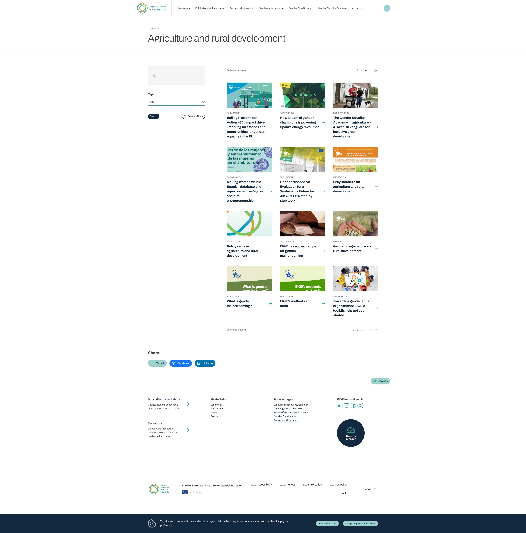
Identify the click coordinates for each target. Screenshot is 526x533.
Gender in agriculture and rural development (352, 249)
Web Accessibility (261, 484)
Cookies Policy (338, 484)
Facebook (353, 405)
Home (154, 28)
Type (151, 94)
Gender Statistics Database (332, 8)
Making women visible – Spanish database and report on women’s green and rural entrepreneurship (246, 191)
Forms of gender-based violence (291, 412)
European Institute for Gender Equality (151, 8)
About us (357, 8)
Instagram (360, 405)
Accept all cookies (327, 523)
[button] (157, 363)
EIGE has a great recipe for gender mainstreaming (298, 251)
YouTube (346, 405)
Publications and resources (209, 8)
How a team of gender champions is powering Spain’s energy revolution (299, 122)
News (214, 412)
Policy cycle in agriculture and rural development (242, 251)
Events (214, 416)
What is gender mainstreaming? (239, 303)
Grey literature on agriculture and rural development (348, 186)
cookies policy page (203, 521)
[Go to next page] (370, 70)
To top (367, 489)
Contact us (155, 423)
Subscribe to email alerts (164, 399)
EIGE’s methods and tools (295, 303)
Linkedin (339, 405)
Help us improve (350, 437)
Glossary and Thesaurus (286, 420)
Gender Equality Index (301, 8)
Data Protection (312, 484)
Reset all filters (195, 116)
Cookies (383, 381)
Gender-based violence (271, 8)
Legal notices (287, 484)
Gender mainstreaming (241, 8)
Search (387, 8)
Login (344, 493)
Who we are (217, 404)
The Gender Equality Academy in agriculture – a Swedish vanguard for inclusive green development (352, 127)
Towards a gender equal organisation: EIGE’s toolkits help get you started (351, 308)
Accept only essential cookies (360, 523)
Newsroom (184, 8)
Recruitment (217, 408)
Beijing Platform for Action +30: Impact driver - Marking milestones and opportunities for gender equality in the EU (246, 127)
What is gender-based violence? (290, 408)
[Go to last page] (375, 70)
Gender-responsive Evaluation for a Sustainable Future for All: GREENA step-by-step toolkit (297, 191)
